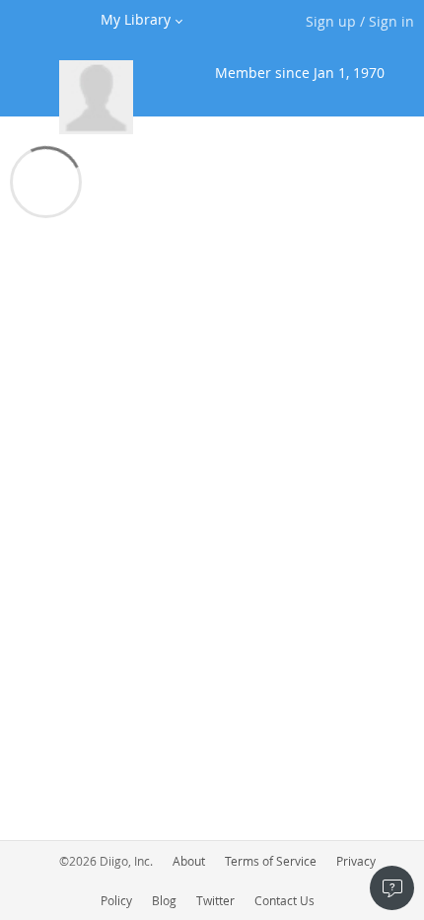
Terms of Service (271, 861)
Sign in (391, 21)
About (189, 861)
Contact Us (284, 900)
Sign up (331, 21)
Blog (164, 900)
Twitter (215, 900)
